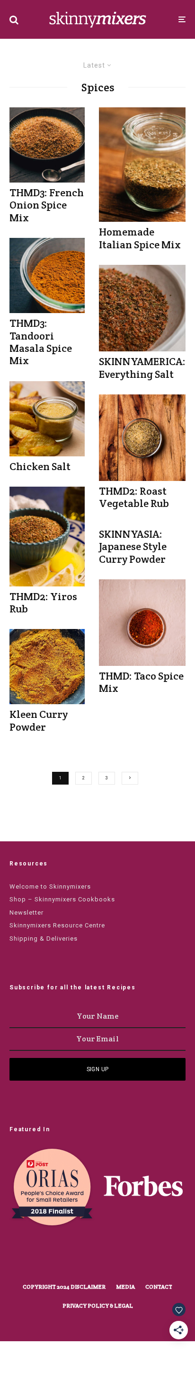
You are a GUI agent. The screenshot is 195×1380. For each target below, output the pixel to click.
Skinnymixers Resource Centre (57, 925)
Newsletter (26, 912)
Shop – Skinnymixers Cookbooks (62, 899)
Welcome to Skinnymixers (50, 886)
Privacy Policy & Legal (97, 1305)
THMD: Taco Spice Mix (141, 682)
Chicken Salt (40, 466)
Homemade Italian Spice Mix (140, 238)
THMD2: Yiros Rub (43, 602)
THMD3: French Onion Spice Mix (46, 205)
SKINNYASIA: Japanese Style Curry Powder (133, 546)
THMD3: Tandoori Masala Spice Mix (40, 342)
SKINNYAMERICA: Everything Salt (142, 367)
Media (125, 1286)
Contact (158, 1286)
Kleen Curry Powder (38, 720)
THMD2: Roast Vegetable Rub (134, 497)
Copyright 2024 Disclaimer (64, 1286)
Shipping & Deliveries (43, 938)
